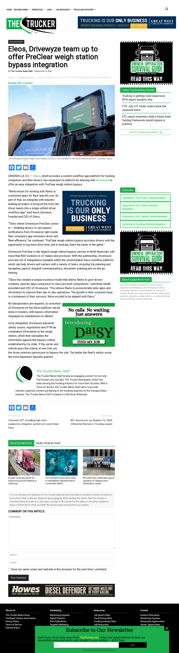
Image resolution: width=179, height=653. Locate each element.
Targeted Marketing (59, 615)
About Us (10, 601)
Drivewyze (102, 180)
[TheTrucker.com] (29, 24)
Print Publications (58, 612)
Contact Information (150, 606)
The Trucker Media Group (18, 606)
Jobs (49, 10)
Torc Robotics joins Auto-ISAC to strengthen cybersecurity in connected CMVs (60, 481)
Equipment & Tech (16, 42)
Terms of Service (14, 615)
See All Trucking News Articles (144, 132)
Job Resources (62, 10)
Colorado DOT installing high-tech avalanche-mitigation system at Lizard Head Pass (33, 424)
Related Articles (21, 443)
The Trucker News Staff (21, 71)
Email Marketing (57, 619)
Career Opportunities (150, 615)
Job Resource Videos (104, 619)
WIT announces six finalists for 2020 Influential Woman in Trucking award (91, 422)
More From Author (48, 443)
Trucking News (21, 10)
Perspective (37, 10)
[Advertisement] (146, 163)
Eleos (36, 176)
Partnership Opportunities (152, 612)
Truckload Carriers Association (21, 609)
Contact (144, 601)
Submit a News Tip (149, 619)
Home (9, 10)
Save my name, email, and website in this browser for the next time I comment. (59, 569)
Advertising (55, 601)
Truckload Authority (84, 10)
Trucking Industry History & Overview (111, 622)
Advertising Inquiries (60, 606)
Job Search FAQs (102, 606)
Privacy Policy (12, 612)
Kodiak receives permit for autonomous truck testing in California (22, 481)
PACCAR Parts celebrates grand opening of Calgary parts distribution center (98, 481)
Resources (99, 601)
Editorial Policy (13, 619)
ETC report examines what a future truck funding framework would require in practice (146, 120)
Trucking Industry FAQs (105, 612)
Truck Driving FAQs (103, 609)
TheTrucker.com (89, 637)
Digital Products (57, 609)
